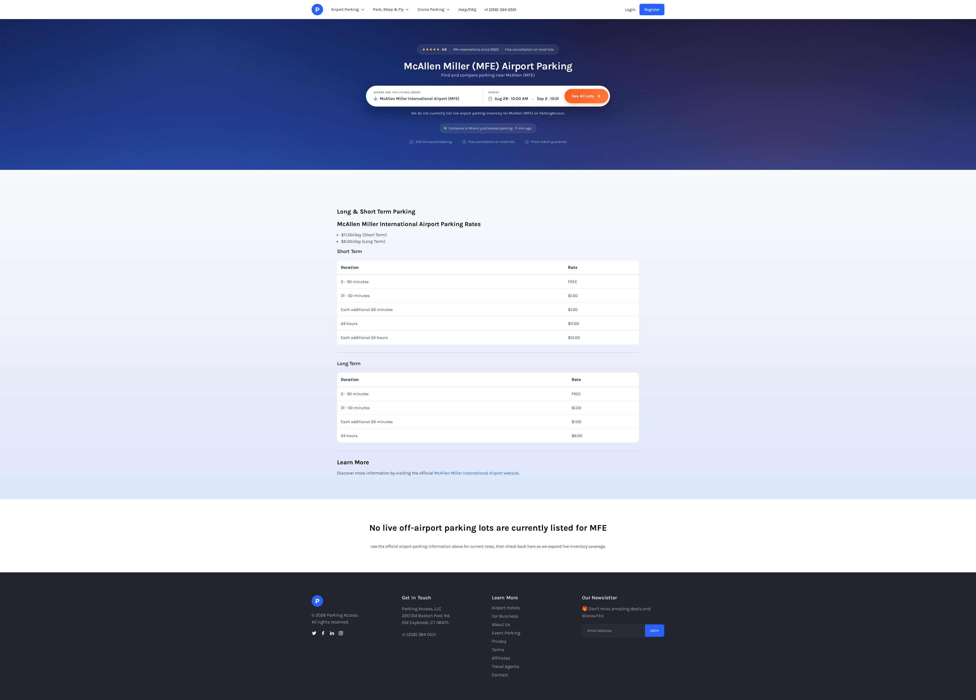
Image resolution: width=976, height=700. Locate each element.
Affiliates (501, 658)
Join (654, 630)
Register (652, 9)
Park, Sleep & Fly (388, 9)
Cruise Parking (431, 9)
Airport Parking (345, 9)
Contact (500, 675)
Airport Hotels (506, 607)
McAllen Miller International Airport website (476, 472)
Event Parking (506, 633)
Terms (498, 649)
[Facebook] (323, 633)
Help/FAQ (467, 9)
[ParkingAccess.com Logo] (317, 9)
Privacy (499, 641)
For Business (505, 616)
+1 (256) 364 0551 (500, 9)
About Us (501, 624)
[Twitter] (314, 633)
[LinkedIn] (331, 633)
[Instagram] (340, 633)
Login (630, 9)
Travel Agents (505, 666)
